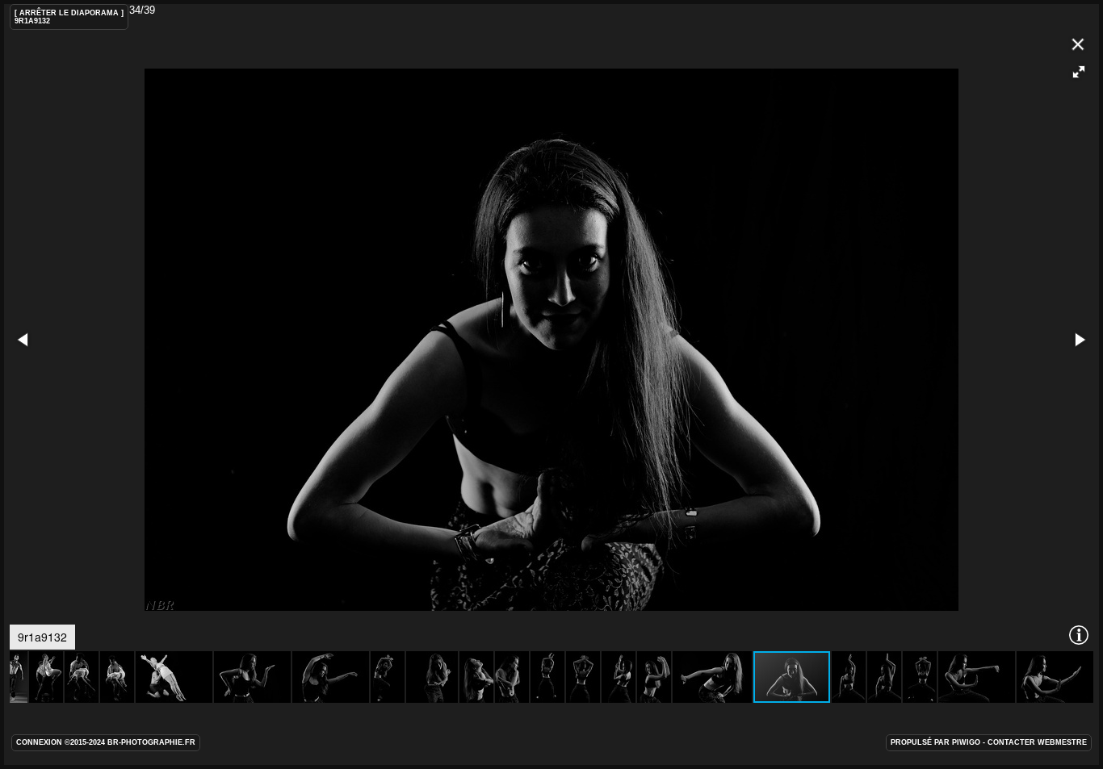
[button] (1079, 72)
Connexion (39, 742)
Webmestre (1062, 742)
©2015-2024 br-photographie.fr (130, 742)
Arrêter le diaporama (69, 13)
